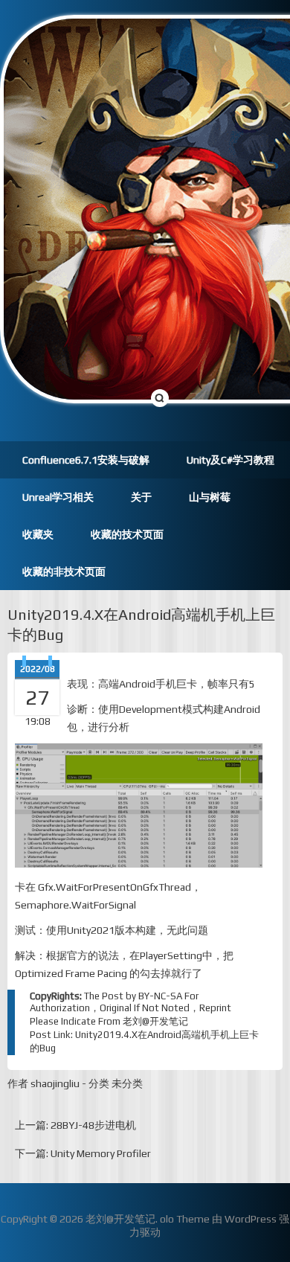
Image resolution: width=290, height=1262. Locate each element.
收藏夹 (38, 534)
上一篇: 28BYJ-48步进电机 (75, 1125)
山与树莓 (210, 497)
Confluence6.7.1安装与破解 (85, 460)
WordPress (251, 1219)
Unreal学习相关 (58, 497)
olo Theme (185, 1219)
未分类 (127, 1083)
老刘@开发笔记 (155, 1021)
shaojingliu (55, 1083)
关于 (141, 497)
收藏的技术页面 (127, 534)
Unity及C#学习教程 (230, 460)
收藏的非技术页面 (64, 571)
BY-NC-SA (160, 996)
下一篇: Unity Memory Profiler (83, 1153)
